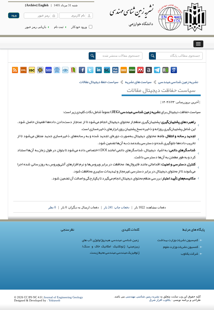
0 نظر (52, 207)
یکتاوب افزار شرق (160, 299)
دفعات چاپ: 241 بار (116, 207)
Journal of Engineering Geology (63, 297)
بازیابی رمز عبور (35, 27)
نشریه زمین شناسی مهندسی (142, 296)
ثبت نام (58, 27)
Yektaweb (54, 300)
